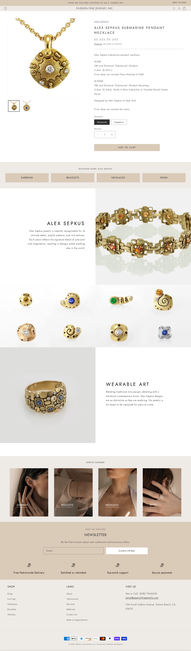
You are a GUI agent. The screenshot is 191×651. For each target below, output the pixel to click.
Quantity (97, 128)
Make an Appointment (77, 619)
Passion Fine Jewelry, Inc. (86, 644)
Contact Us (72, 614)
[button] (5, 8)
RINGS (164, 177)
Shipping (98, 44)
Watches (11, 614)
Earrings (11, 598)
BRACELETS (72, 177)
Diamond (102, 122)
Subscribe (126, 551)
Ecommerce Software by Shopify (109, 644)
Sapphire (119, 122)
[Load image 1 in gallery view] (13, 106)
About (69, 593)
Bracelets (11, 609)
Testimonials (72, 598)
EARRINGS (27, 177)
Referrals (71, 609)
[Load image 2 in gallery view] (26, 106)
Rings (10, 593)
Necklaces (12, 604)
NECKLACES (118, 177)
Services (71, 604)
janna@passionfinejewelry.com (142, 597)
